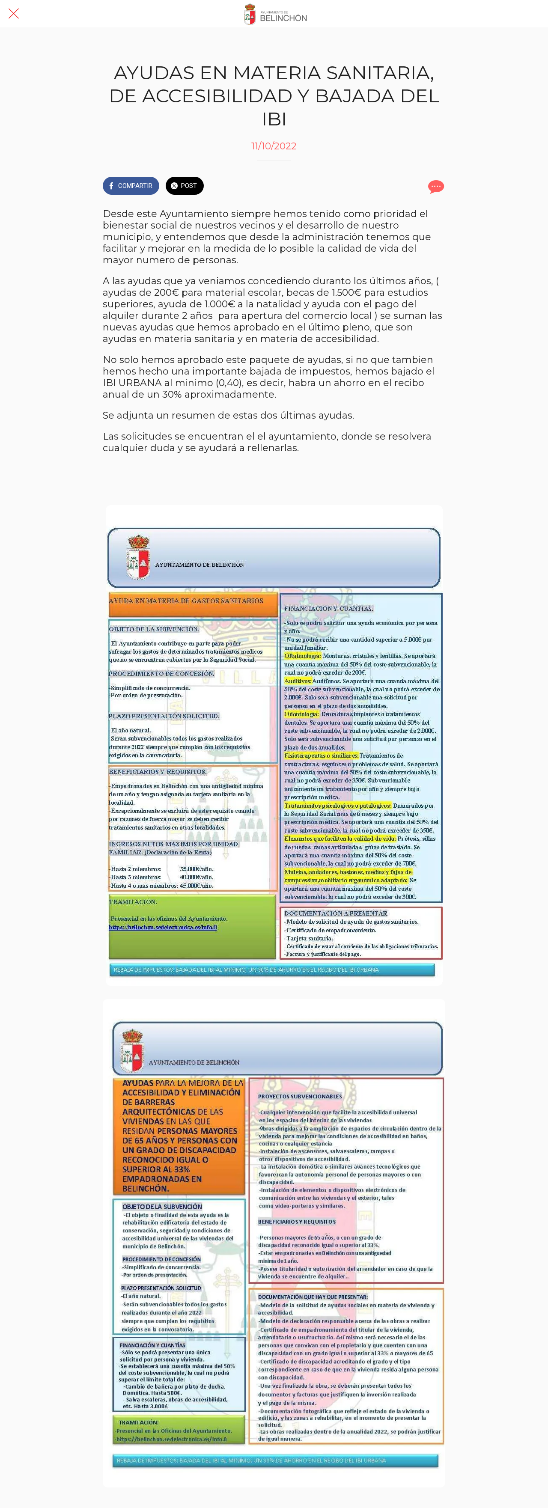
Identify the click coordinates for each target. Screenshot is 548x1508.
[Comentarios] (435, 186)
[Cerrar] (14, 14)
